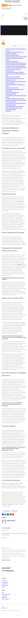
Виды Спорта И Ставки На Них (12, 61)
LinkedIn (8, 514)
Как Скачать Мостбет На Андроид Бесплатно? (15, 66)
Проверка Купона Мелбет (11, 93)
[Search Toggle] (4, 23)
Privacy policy (4, 595)
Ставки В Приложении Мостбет (12, 92)
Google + (10, 514)
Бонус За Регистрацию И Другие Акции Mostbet (15, 103)
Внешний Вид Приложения (11, 53)
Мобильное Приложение (11, 104)
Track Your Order (5, 582)
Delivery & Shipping (5, 598)
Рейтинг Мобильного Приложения (13, 76)
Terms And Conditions (6, 594)
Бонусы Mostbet (9, 90)
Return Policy (4, 597)
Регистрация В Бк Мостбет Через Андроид (14, 52)
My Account (4, 580)
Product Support (5, 585)
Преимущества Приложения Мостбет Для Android (16, 56)
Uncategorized (14, 510)
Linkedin (8, 614)
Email (13, 514)
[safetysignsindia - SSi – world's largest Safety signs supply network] (12, 19)
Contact (3, 586)
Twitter (5, 514)
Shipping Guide (4, 583)
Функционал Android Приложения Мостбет (14, 89)
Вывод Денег (8, 111)
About (3, 592)
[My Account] (26, 21)
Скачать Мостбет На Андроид (12, 87)
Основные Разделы (10, 70)
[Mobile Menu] (3, 15)
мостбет (19, 264)
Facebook (3, 514)
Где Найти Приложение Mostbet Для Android (15, 98)
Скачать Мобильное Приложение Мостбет (14, 106)
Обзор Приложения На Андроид (12, 55)
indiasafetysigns (7, 510)
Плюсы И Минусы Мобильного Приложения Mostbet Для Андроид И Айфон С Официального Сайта (15, 74)
